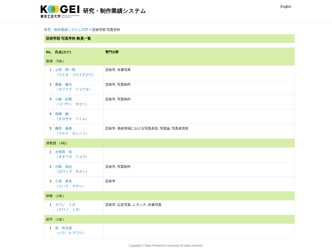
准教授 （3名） (57, 143)
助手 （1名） (56, 219)
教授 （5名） (56, 61)
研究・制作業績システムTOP (66, 29)
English (286, 6)
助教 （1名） (56, 196)
